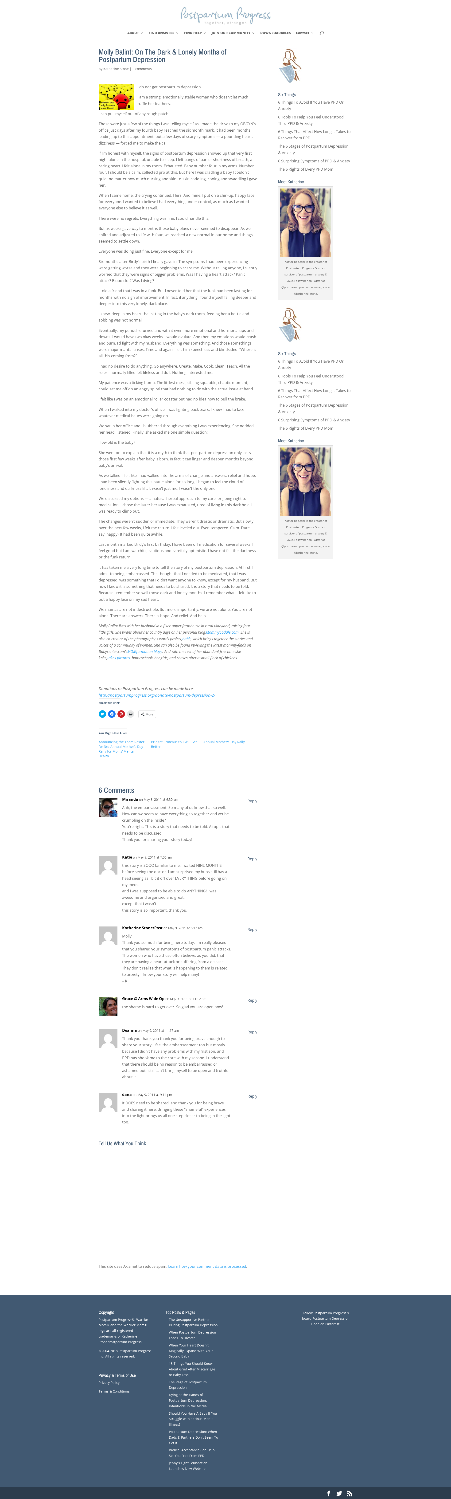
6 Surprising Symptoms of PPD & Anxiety (314, 161)
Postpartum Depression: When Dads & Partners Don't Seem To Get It (193, 1437)
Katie (127, 857)
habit (186, 638)
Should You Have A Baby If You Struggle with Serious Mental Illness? (193, 1419)
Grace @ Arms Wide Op (143, 998)
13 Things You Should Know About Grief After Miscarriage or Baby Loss (192, 1369)
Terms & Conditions (114, 1391)
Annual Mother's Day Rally (224, 742)
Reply (252, 801)
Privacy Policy (109, 1382)
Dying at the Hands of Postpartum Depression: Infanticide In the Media (188, 1400)
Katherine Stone (116, 69)
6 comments (142, 69)
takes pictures (118, 657)
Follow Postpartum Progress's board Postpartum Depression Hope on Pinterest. (326, 1318)
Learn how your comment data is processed (207, 1266)
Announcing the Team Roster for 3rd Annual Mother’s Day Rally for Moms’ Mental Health (121, 749)
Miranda (130, 799)
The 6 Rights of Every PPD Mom (305, 169)
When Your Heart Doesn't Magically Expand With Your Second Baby (191, 1351)
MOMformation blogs (144, 651)
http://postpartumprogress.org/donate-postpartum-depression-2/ (157, 695)
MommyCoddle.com (222, 632)
